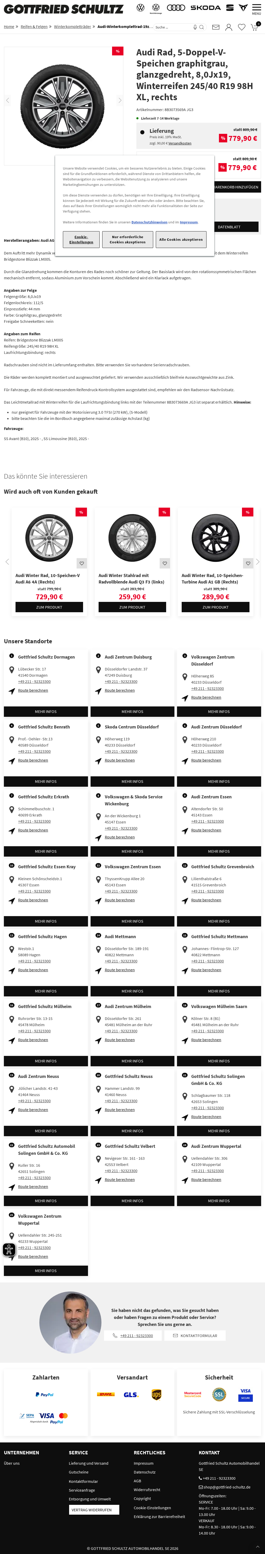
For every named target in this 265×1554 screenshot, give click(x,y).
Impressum (189, 222)
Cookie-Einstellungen (81, 239)
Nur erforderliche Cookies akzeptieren (127, 239)
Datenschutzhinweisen (149, 222)
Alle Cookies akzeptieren (181, 239)
